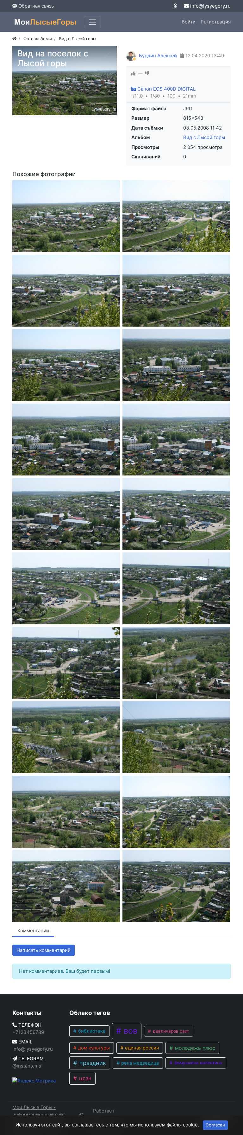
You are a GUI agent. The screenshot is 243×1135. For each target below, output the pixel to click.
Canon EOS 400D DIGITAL (166, 89)
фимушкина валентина (197, 1062)
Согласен (215, 1124)
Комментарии (33, 931)
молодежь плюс (194, 1048)
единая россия (141, 1048)
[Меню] (92, 22)
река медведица (139, 1063)
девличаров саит (170, 1031)
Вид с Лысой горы (204, 137)
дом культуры (93, 1048)
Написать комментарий (43, 950)
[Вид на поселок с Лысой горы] (66, 216)
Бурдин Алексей (158, 56)
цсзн (84, 1078)
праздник (92, 1062)
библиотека (91, 1031)
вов (129, 1031)
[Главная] (14, 38)
